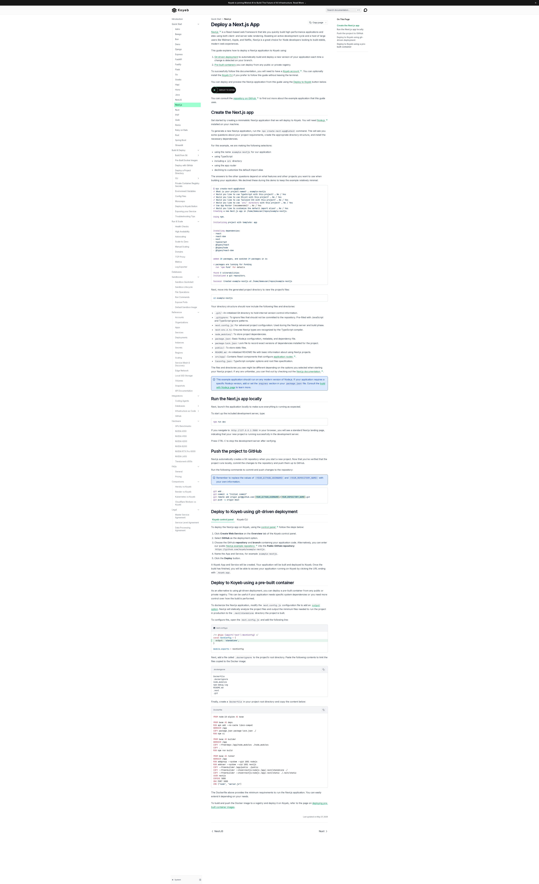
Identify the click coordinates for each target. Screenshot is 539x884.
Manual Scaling (182, 246)
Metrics (178, 262)
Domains (179, 252)
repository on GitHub (244, 98)
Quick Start (177, 24)
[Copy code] (324, 297)
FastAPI (178, 59)
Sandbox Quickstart (184, 282)
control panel (268, 527)
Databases (177, 272)
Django (178, 49)
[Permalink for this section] (256, 112)
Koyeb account (291, 71)
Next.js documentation (308, 371)
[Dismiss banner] (535, 3)
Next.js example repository (240, 545)
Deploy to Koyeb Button (186, 206)
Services (179, 332)
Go (176, 74)
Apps (177, 327)
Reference (177, 312)
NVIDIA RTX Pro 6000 (185, 451)
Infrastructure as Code (185, 411)
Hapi (177, 84)
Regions (179, 352)
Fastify (178, 64)
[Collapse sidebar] (200, 880)
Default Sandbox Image (186, 307)
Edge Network (182, 370)
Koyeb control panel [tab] (223, 519)
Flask (177, 69)
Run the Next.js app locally (350, 29)
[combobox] (344, 10)
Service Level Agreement (187, 522)
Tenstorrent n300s (183, 461)
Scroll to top (342, 55)
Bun (177, 39)
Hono (177, 89)
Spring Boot (180, 140)
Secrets (178, 347)
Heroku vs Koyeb (183, 486)
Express (179, 54)
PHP (177, 115)
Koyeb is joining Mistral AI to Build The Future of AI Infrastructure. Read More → (267, 3)
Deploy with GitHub (184, 165)
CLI (176, 178)
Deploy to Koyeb (302, 81)
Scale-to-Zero (181, 241)
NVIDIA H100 (181, 436)
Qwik (177, 120)
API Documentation (184, 391)
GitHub (178, 416)
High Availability (182, 231)
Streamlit (179, 145)
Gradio (178, 79)
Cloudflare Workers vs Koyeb (185, 503)
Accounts (179, 317)
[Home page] (180, 10)
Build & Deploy (178, 150)
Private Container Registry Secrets (187, 184)
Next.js (178, 105)
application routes (283, 356)
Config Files (180, 196)
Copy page (318, 22)
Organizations (181, 322)
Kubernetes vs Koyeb (185, 497)
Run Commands (182, 297)
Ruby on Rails (181, 130)
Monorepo (180, 201)
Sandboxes (177, 277)
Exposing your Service (185, 211)
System (178, 880)
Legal (174, 509)
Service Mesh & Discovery (182, 364)
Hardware (176, 421)
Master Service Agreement (182, 516)
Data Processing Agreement (182, 529)
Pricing (178, 476)
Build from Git (181, 155)
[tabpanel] (269, 549)
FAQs (174, 466)
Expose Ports (181, 302)
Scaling (178, 357)
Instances (179, 342)
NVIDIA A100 (181, 431)
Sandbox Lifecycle (184, 287)
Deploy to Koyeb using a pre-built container (351, 45)
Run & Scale (177, 221)
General (178, 471)
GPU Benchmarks (183, 426)
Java (177, 95)
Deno (177, 44)
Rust (177, 135)
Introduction (177, 19)
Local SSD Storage (184, 375)
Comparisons (178, 481)
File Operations (182, 292)
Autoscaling (180, 236)
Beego (178, 34)
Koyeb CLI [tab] (242, 519)
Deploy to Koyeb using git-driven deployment (350, 38)
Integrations (177, 396)
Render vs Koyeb (183, 492)
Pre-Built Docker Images (186, 160)
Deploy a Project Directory (183, 171)
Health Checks (182, 226)
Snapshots (180, 386)
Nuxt (177, 110)
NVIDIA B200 (181, 446)
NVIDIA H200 (181, 441)
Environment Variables (185, 191)
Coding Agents (182, 401)
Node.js (321, 120)
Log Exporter (181, 267)
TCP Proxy (180, 257)
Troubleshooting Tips (185, 216)
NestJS (178, 100)
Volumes (179, 380)
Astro (177, 29)
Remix (178, 125)
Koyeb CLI (227, 75)
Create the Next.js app (348, 25)
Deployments (181, 337)
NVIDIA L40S (181, 456)
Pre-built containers (225, 64)
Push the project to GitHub (350, 33)
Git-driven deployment (226, 57)
